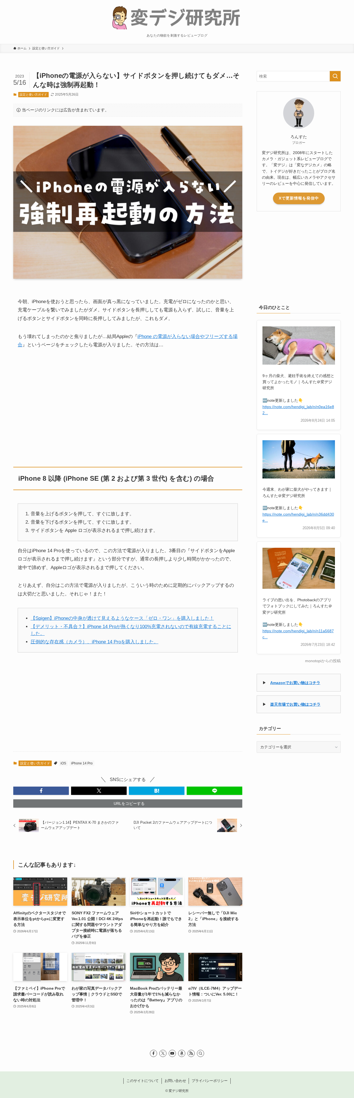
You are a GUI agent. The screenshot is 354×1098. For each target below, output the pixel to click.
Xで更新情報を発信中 (299, 198)
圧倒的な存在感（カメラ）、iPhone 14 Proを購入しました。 (94, 641)
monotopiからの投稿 (323, 661)
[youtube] (172, 1053)
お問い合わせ (175, 1081)
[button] (41, 791)
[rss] (191, 1053)
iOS (63, 763)
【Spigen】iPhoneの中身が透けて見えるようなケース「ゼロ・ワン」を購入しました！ (122, 618)
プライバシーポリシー (210, 1081)
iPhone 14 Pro (82, 763)
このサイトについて (142, 1081)
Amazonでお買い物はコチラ (295, 682)
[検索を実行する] (335, 76)
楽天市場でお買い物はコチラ (295, 704)
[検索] (200, 1053)
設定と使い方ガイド (33, 94)
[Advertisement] (127, 402)
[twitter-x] (162, 1053)
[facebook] (153, 1053)
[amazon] (181, 1053)
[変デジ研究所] (177, 16)
